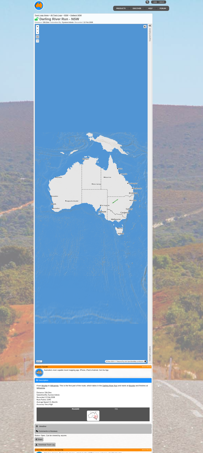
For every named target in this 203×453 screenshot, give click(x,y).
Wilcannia (54, 386)
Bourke (45, 386)
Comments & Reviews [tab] (48, 431)
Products (121, 8)
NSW (66, 15)
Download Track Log (46, 445)
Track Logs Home (42, 15)
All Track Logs (56, 15)
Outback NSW (76, 15)
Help (150, 8)
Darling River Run (109, 386)
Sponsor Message (146, 366)
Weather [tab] (42, 426)
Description (43, 380)
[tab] (93, 380)
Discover (137, 8)
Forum (163, 8)
